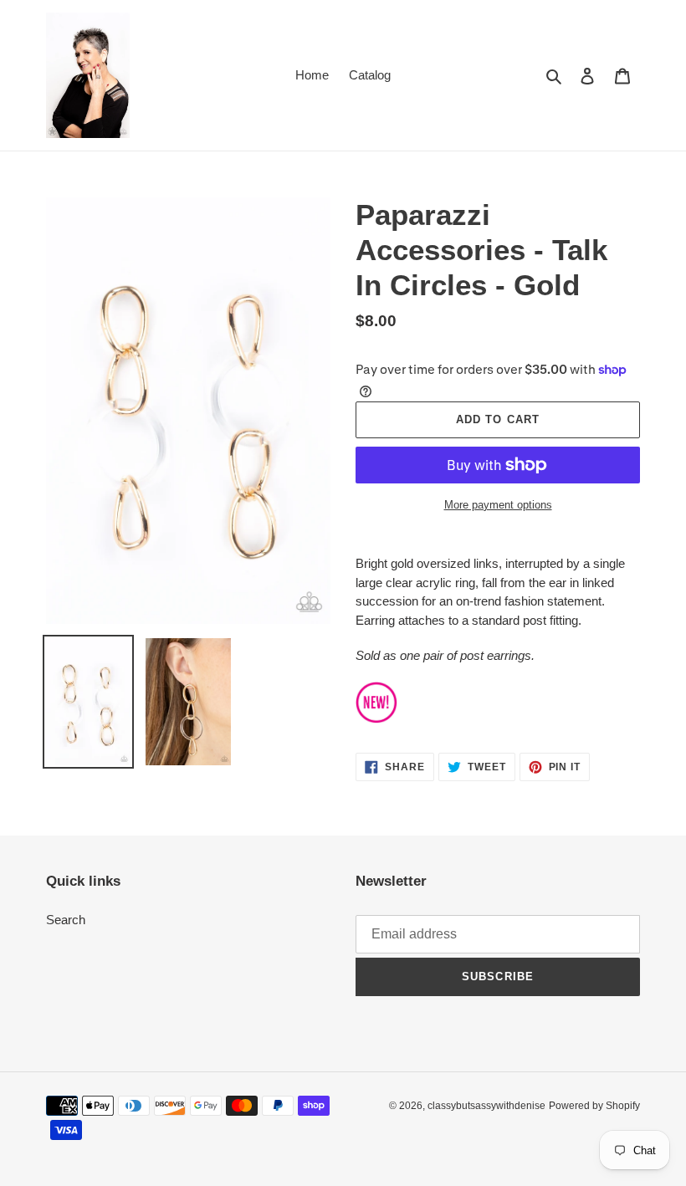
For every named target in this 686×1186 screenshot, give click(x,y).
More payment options (498, 504)
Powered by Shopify (594, 1106)
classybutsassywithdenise (486, 1106)
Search (65, 920)
